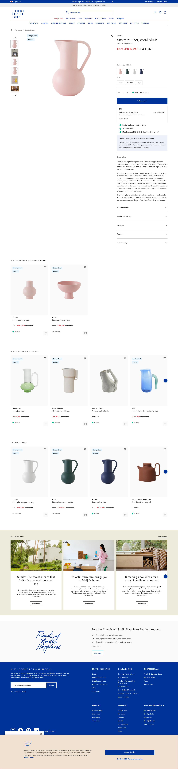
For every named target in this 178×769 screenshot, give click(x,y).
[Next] (165, 576)
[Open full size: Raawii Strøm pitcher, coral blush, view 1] (71, 68)
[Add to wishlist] (113, 35)
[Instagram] (13, 730)
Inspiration (88, 19)
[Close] (41, 734)
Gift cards (148, 717)
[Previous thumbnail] (15, 37)
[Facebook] (20, 730)
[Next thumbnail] (15, 95)
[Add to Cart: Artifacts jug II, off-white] (125, 424)
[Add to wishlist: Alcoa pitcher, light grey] (85, 358)
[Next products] (165, 380)
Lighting (44, 23)
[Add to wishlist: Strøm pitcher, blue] (124, 449)
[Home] (11, 30)
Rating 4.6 (93, 2)
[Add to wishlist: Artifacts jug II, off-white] (124, 358)
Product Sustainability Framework (126, 682)
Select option (142, 101)
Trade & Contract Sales (153, 674)
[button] (155, 12)
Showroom (96, 714)
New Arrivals (70, 19)
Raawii (119, 35)
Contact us (96, 691)
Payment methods (99, 677)
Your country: (16, 691)
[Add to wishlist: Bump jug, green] (45, 358)
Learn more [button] (123, 118)
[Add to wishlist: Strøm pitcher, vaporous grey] (45, 449)
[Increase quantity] (127, 92)
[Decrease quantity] (119, 92)
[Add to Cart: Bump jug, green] (45, 424)
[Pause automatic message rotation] (112, 1)
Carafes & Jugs (30, 30)
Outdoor (123, 23)
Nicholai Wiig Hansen (125, 44)
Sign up (51, 685)
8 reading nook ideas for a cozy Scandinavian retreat (142, 578)
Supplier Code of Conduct (128, 693)
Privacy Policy (29, 758)
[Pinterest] (28, 730)
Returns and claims (99, 684)
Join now (97, 653)
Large (139, 83)
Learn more (96, 646)
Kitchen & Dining (58, 23)
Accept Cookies (129, 752)
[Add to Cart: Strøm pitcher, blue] (125, 515)
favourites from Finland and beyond (136, 147)
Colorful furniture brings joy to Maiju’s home (89, 578)
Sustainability (123, 677)
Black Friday (149, 724)
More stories (162, 537)
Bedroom (100, 23)
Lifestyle (134, 23)
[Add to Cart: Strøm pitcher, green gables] (85, 515)
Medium (130, 83)
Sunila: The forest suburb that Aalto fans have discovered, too (36, 580)
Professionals (97, 710)
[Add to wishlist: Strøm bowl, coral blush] (85, 267)
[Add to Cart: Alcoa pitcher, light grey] (85, 424)
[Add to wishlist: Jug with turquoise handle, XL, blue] (164, 358)
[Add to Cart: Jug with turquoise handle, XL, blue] (165, 424)
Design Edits (149, 714)
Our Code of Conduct (126, 690)
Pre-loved (95, 721)
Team (146, 681)
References (148, 684)
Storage (81, 23)
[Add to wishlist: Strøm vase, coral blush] (45, 267)
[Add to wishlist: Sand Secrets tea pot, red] (164, 449)
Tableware (18, 30)
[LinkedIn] (36, 730)
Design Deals (149, 721)
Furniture (33, 23)
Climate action (123, 686)
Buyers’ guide (123, 697)
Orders (94, 674)
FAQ (93, 688)
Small (121, 83)
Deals (80, 19)
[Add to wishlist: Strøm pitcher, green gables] (85, 449)
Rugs (90, 23)
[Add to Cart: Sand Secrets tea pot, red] (165, 515)
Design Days (58, 19)
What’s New (122, 710)
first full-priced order (150, 132)
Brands (111, 19)
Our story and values (126, 674)
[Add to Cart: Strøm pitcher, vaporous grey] (45, 515)
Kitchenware (123, 724)
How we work (149, 677)
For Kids (145, 23)
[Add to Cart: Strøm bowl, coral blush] (85, 333)
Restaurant (96, 717)
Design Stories (100, 19)
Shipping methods (99, 681)
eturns (131, 128)
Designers (120, 19)
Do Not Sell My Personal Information (130, 759)
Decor (72, 23)
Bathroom (111, 23)
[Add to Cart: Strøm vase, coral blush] (45, 333)
